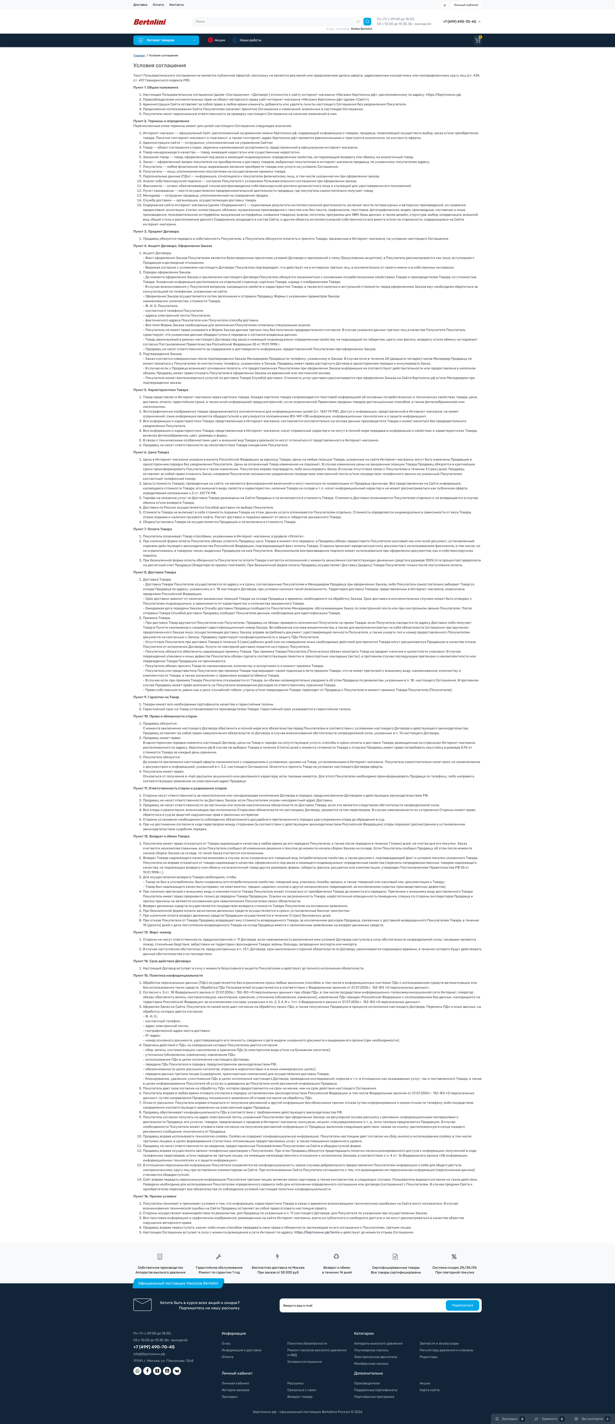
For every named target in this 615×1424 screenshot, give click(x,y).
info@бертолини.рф (149, 1354)
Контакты (176, 4)
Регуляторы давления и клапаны (446, 1350)
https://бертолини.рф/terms (317, 1232)
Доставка (140, 4)
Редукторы (428, 1357)
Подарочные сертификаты (375, 1390)
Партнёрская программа (374, 1397)
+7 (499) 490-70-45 (459, 21)
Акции (220, 40)
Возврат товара (300, 1397)
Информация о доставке (242, 1350)
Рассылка (295, 1383)
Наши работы (250, 40)
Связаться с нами (301, 1390)
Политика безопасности (307, 1343)
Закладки (230, 1397)
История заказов (235, 1390)
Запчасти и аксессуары (439, 1343)
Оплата (158, 4)
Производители (367, 1383)
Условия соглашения (304, 1362)
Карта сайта (430, 1390)
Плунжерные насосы (371, 1350)
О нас (226, 1343)
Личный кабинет (466, 5)
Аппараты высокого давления (378, 1343)
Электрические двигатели (375, 1357)
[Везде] (358, 21)
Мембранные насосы (371, 1364)
